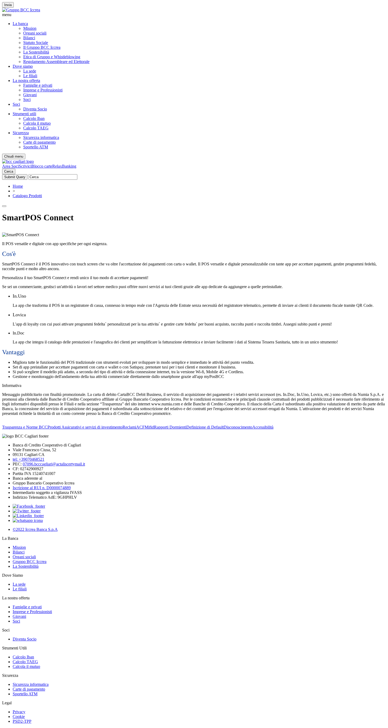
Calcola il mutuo (37, 123)
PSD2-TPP (22, 721)
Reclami (129, 427)
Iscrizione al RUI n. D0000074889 (42, 488)
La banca (20, 23)
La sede (29, 71)
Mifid (149, 427)
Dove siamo (23, 66)
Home (18, 186)
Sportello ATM (35, 147)
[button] (194, 14)
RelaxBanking (64, 166)
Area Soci (10, 166)
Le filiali (30, 76)
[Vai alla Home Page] (18, 161)
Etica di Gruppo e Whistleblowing (51, 57)
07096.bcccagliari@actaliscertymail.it (54, 464)
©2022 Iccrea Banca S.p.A (35, 529)
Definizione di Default (205, 427)
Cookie (19, 716)
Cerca (8, 171)
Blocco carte (41, 166)
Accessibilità (262, 427)
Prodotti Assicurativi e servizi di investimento (85, 427)
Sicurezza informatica (41, 137)
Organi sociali (34, 33)
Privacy (19, 712)
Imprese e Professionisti (43, 90)
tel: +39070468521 (28, 459)
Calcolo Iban (34, 118)
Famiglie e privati (37, 85)
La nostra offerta (26, 80)
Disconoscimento (238, 427)
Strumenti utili (24, 113)
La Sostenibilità (36, 52)
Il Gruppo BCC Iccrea (41, 47)
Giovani (30, 95)
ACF (140, 427)
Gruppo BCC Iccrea (29, 561)
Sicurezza (21, 132)
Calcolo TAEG (36, 128)
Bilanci (29, 38)
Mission (29, 28)
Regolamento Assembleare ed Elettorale (56, 61)
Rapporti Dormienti (170, 427)
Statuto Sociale (35, 42)
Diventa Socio (35, 109)
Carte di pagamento (39, 142)
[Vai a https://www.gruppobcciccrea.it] (21, 10)
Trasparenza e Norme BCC (25, 427)
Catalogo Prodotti (27, 195)
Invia (8, 5)
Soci (27, 99)
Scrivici (25, 166)
